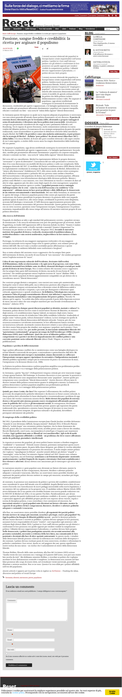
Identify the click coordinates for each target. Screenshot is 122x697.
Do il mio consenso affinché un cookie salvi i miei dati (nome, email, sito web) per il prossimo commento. (37, 657)
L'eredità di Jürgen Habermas (98, 126)
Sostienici (101, 16)
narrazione (24, 577)
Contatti (84, 16)
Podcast (72, 29)
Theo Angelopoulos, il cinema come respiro (104, 44)
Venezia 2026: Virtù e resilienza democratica (106, 81)
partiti (30, 577)
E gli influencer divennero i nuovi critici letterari (103, 55)
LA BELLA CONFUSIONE (99, 37)
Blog (81, 29)
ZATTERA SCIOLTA (101, 62)
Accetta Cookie (112, 692)
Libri (64, 29)
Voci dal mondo (45, 29)
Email (10, 640)
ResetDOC (17, 29)
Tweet (36, 47)
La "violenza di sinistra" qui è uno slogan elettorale (106, 94)
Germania (9, 577)
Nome (10, 630)
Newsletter (90, 29)
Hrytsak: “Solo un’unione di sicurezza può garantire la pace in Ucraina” (106, 109)
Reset (4, 34)
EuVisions (56, 571)
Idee (57, 29)
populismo (38, 577)
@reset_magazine (93, 172)
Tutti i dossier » (113, 157)
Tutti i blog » (114, 71)
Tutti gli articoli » (112, 118)
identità (16, 577)
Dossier (7, 29)
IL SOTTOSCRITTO (101, 50)
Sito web (11, 650)
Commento (12, 600)
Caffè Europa (30, 29)
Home (77, 16)
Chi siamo (92, 16)
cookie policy (18, 692)
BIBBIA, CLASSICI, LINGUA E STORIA (103, 67)
